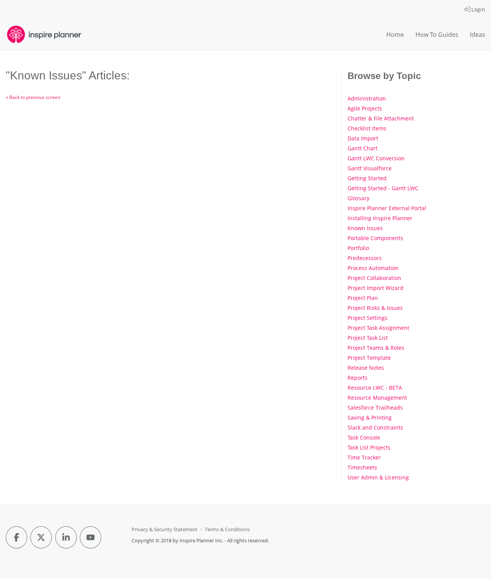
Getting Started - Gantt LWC (383, 188)
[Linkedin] (66, 537)
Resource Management (377, 397)
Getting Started (367, 178)
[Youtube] (90, 537)
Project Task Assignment (378, 327)
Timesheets (362, 467)
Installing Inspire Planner (380, 218)
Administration (367, 98)
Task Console (364, 437)
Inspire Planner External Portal (387, 208)
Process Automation (373, 268)
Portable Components (375, 238)
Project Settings (367, 317)
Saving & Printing (370, 417)
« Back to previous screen (33, 97)
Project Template (369, 357)
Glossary (358, 198)
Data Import (363, 138)
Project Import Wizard (376, 287)
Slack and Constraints (375, 427)
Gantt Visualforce (370, 168)
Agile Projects (365, 108)
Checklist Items (367, 128)
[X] (41, 537)
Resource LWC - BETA (375, 387)
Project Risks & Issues (375, 307)
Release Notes (366, 367)
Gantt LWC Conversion (376, 158)
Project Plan (363, 297)
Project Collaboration (374, 278)
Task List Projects (369, 447)
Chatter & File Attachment (381, 118)
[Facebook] (16, 537)
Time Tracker (364, 457)
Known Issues (365, 228)
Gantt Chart (362, 148)
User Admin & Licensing (378, 477)
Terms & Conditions (227, 529)
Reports (357, 377)
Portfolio (358, 248)
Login (478, 9)
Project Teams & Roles (376, 347)
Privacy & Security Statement (165, 529)
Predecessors (365, 258)
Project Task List (368, 337)
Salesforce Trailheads (375, 407)
